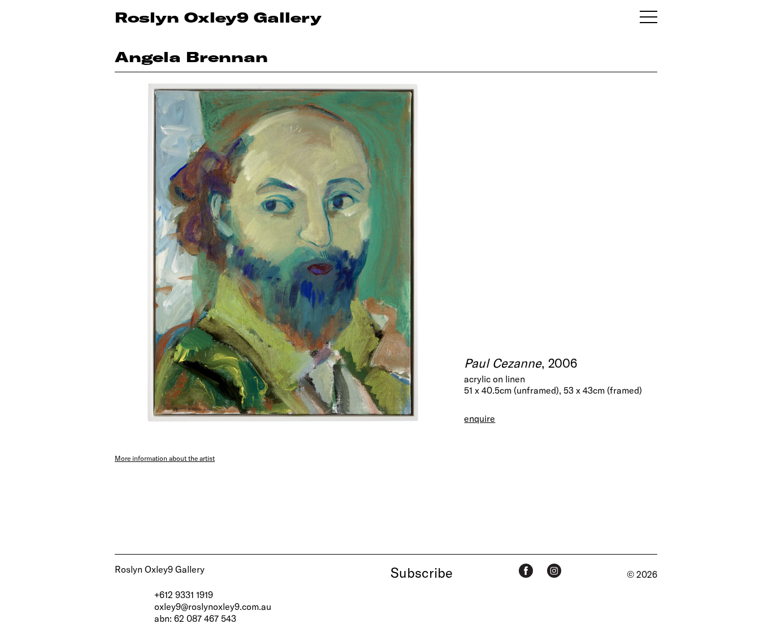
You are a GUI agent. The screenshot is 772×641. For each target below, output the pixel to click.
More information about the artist (165, 458)
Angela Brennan (191, 56)
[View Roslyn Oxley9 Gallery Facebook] (526, 571)
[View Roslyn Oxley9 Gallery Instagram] (554, 571)
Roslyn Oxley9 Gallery (160, 569)
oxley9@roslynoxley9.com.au (212, 606)
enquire (479, 418)
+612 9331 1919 (183, 594)
